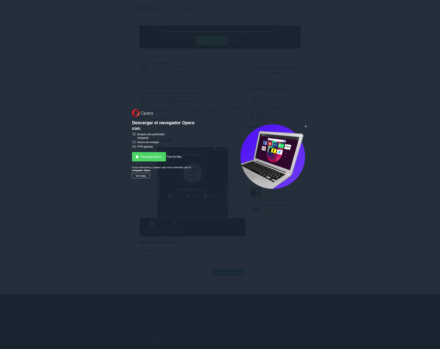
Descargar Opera (151, 157)
